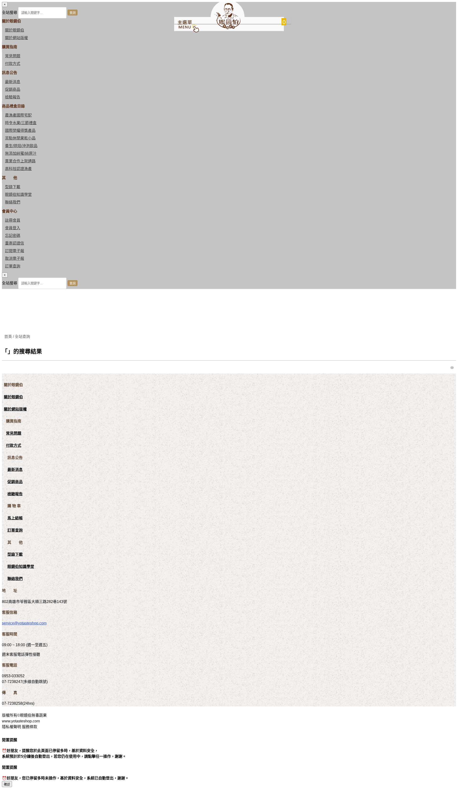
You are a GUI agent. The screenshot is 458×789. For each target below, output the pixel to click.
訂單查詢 (12, 266)
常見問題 (12, 56)
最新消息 (12, 82)
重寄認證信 (14, 243)
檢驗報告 (12, 97)
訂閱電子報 (14, 251)
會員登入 (12, 228)
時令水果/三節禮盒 (20, 123)
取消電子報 (14, 258)
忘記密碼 (12, 236)
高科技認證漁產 (18, 169)
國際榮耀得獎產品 (20, 130)
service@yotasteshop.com (24, 623)
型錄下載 (12, 187)
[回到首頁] (227, 28)
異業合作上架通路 (20, 161)
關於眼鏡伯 (13, 397)
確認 (7, 784)
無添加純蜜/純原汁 (20, 153)
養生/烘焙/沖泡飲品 (21, 146)
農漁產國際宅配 (18, 115)
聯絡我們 (12, 202)
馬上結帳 (15, 518)
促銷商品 (12, 89)
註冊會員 (12, 220)
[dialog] (229, 280)
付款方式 (12, 64)
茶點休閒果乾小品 (20, 138)
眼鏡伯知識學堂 (18, 194)
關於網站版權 (16, 38)
